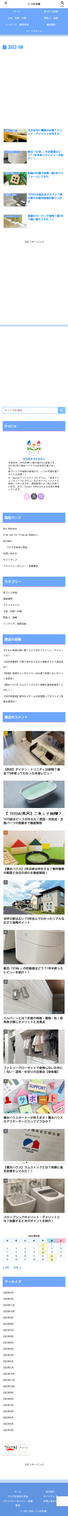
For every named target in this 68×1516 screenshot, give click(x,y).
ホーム (17, 1492)
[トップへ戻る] (63, 1511)
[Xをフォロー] (34, 496)
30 (52, 1259)
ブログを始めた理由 (16, 547)
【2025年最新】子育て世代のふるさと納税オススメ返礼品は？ (33, 664)
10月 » (17, 1267)
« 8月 (6, 1267)
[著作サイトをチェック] (27, 496)
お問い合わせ (10, 553)
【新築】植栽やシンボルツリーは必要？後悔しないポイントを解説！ (33, 676)
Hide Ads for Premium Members (20, 535)
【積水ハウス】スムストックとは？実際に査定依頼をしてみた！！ (33, 687)
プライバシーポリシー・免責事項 (20, 566)
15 (43, 1252)
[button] (61, 410)
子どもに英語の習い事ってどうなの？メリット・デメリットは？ (33, 653)
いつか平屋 (34, 4)
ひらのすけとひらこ (34, 459)
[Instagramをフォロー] (41, 496)
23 (52, 1256)
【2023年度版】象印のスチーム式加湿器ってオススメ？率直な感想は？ (33, 699)
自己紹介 (7, 541)
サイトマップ (10, 560)
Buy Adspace (10, 528)
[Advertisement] (34, 86)
